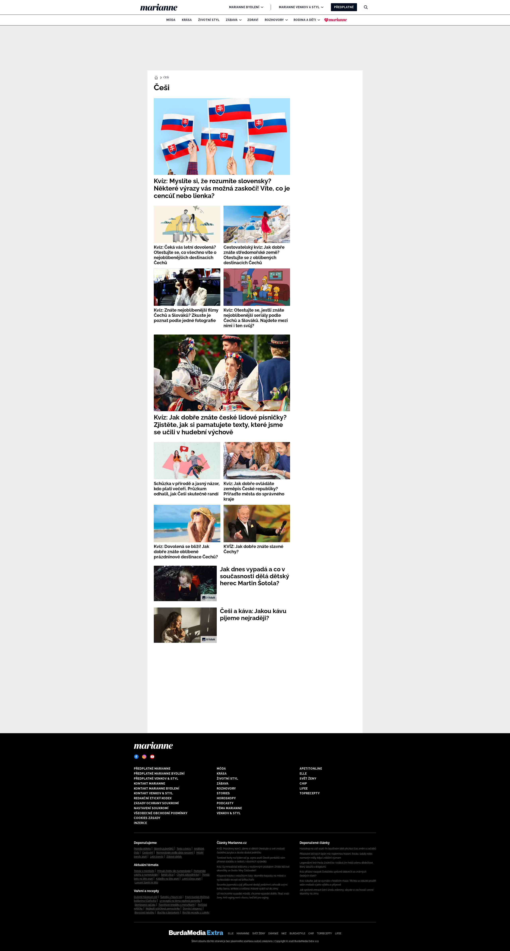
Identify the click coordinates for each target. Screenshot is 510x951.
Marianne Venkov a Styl (299, 7)
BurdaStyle (297, 933)
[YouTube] (152, 756)
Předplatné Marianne (152, 768)
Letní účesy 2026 (191, 878)
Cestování (147, 852)
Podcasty (225, 803)
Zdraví (252, 20)
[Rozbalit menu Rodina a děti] (318, 20)
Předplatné (344, 7)
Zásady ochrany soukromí (156, 803)
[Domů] (162, 7)
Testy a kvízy (184, 848)
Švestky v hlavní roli (171, 897)
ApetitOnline (311, 768)
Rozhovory (274, 20)
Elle (303, 773)
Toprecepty (310, 793)
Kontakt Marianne (149, 783)
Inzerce (140, 823)
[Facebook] (136, 756)
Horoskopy (226, 798)
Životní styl (209, 20)
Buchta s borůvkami (168, 912)
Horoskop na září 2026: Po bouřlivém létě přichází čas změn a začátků (338, 848)
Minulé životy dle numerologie (174, 871)
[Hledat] (366, 7)
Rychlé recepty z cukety (195, 912)
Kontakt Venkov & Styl (153, 793)
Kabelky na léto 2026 (167, 878)
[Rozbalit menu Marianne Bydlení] (261, 7)
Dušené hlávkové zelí (145, 897)
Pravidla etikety (142, 848)
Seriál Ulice (167, 874)
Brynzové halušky (144, 912)
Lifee (304, 788)
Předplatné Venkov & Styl (156, 778)
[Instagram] (144, 756)
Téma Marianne (229, 808)
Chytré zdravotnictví (188, 874)
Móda (171, 20)
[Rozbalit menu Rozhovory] (285, 20)
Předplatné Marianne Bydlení (159, 773)
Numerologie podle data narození (174, 852)
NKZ (283, 933)
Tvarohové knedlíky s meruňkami (177, 904)
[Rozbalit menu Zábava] (239, 20)
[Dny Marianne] (335, 20)
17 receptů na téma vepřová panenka (180, 900)
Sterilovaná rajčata (145, 904)
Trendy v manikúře (144, 871)
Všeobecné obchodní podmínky (160, 813)
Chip (303, 783)
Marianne (243, 933)
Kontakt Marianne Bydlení (156, 788)
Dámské (273, 933)
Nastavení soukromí (151, 808)
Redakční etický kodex (153, 798)
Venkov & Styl (229, 813)
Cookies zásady (147, 818)
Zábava (232, 20)
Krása (187, 20)
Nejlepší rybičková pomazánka (163, 908)
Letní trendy (156, 856)
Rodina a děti (305, 20)
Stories (223, 793)
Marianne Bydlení (244, 7)
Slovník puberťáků (164, 848)
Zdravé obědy (174, 856)
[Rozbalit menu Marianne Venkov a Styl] (321, 7)
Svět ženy (308, 778)
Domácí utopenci (192, 908)
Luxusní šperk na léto (146, 882)
